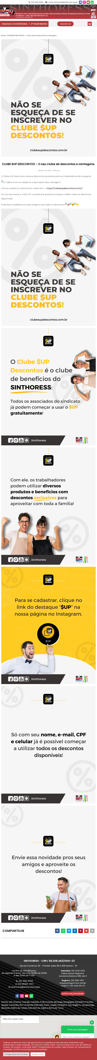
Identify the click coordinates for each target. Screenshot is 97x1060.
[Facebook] (80, 2)
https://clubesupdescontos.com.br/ (65, 188)
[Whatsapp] (92, 2)
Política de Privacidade (36, 1049)
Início (3, 35)
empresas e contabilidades (14, 24)
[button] (65, 23)
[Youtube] (88, 2)
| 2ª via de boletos (38, 24)
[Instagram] (84, 2)
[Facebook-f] (17, 996)
